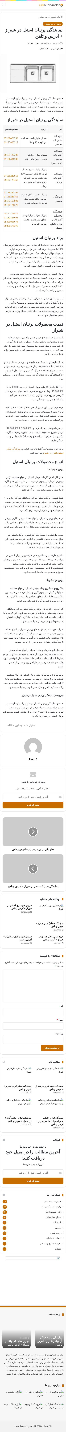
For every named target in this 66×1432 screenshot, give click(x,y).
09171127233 (11, 155)
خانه (59, 17)
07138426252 (11, 138)
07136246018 (11, 176)
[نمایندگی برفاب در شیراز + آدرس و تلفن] (54, 1395)
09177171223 (11, 205)
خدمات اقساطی (54, 1238)
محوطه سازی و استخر (51, 1243)
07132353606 (11, 217)
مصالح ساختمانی (54, 1217)
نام (61, 1006)
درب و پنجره (56, 1233)
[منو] (4, 6)
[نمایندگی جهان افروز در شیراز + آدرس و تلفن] (49, 1075)
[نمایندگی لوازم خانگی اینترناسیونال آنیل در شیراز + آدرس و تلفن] (49, 1106)
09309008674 (11, 221)
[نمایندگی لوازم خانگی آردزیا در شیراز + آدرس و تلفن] (17, 1106)
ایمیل (60, 1020)
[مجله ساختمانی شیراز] (51, 5)
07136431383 (11, 159)
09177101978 (11, 213)
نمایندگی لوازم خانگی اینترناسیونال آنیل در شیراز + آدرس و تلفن (50, 1121)
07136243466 (11, 196)
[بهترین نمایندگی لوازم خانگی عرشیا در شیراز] (12, 1408)
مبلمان (58, 1228)
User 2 (55, 43)
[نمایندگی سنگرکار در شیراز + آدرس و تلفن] (48, 912)
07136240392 (11, 192)
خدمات (58, 1249)
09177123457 (11, 180)
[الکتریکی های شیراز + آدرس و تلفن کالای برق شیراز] (12, 1395)
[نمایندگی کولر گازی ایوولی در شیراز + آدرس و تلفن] (54, 1408)
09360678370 (11, 226)
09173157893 (11, 201)
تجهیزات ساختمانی (47, 17)
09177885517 (11, 142)
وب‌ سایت (59, 1033)
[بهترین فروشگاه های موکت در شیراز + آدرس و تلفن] (33, 1395)
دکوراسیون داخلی (53, 1212)
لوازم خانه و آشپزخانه (51, 1206)
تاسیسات (57, 1222)
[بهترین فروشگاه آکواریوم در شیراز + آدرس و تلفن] (33, 1408)
